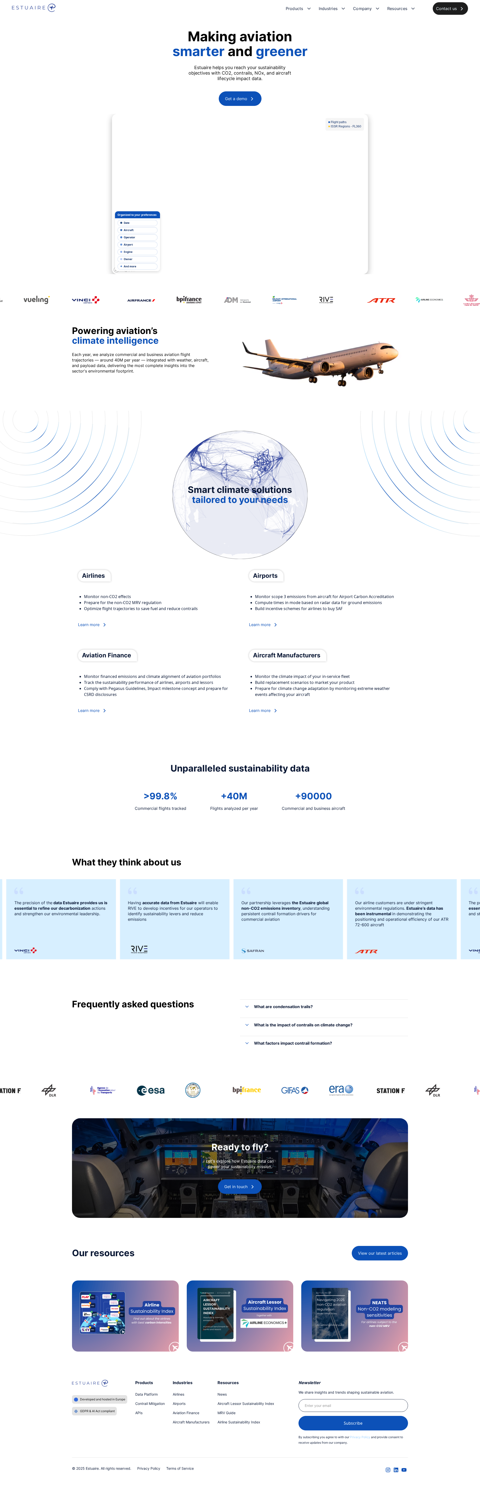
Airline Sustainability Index (239, 1422)
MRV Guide (227, 1413)
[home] (34, 9)
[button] (298, 8)
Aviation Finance (186, 1413)
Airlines (178, 1394)
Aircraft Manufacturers (191, 1422)
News (222, 1394)
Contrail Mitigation (150, 1403)
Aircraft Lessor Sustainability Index (246, 1403)
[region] (240, 194)
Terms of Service (180, 1468)
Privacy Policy (360, 1437)
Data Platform (146, 1394)
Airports (179, 1403)
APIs (138, 1413)
